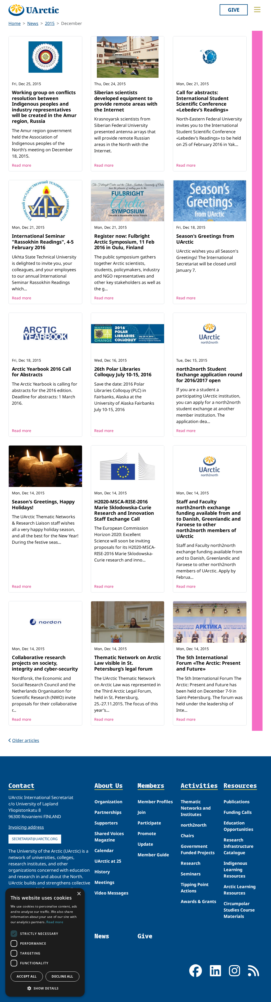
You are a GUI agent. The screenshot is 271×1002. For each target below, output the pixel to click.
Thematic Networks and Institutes (196, 808)
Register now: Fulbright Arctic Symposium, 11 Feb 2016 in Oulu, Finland (124, 241)
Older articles (25, 740)
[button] (45, 988)
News (32, 23)
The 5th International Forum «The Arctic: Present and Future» (208, 663)
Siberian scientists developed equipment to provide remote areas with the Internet (125, 101)
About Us (108, 786)
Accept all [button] (27, 976)
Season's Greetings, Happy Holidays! (43, 504)
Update (145, 844)
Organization (108, 802)
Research (190, 863)
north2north (193, 825)
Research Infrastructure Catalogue (239, 846)
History (102, 872)
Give (234, 9)
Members (151, 786)
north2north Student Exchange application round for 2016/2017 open (209, 374)
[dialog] (45, 942)
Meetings (104, 882)
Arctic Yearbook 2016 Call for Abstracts (41, 372)
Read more (21, 165)
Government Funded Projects (198, 849)
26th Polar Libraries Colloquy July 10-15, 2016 (122, 372)
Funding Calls (238, 812)
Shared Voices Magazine (109, 837)
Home (14, 23)
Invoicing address (26, 827)
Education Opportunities (238, 826)
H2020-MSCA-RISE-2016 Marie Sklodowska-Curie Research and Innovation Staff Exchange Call (124, 510)
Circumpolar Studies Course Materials (239, 910)
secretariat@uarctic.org (35, 838)
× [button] (79, 894)
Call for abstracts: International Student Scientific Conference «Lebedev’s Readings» (202, 101)
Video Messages (111, 893)
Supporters (106, 823)
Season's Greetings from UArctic (205, 239)
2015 (50, 23)
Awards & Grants (198, 901)
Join (142, 812)
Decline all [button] (62, 976)
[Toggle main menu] (257, 9)
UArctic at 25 (107, 861)
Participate (149, 823)
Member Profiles (155, 802)
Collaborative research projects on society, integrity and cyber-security (45, 663)
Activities (199, 786)
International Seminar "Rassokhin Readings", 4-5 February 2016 (43, 241)
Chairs (187, 836)
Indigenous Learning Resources (235, 869)
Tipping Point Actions (195, 888)
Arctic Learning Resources (240, 890)
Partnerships (107, 812)
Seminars (191, 874)
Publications (237, 802)
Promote (147, 833)
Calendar (104, 850)
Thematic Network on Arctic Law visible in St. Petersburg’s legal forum (127, 663)
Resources (240, 786)
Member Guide (153, 855)
